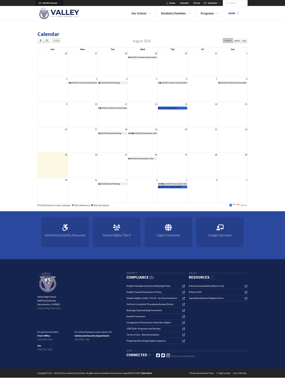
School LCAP (195, 291)
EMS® (138, 373)
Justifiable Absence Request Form (206, 298)
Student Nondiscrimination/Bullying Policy (148, 285)
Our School (138, 13)
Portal (197, 3)
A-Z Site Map (239, 373)
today (56, 40)
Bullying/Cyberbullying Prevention (144, 310)
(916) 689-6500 (44, 339)
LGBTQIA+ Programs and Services (143, 328)
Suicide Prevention (135, 316)
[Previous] (40, 40)
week (237, 40)
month (227, 40)
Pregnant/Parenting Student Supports (146, 340)
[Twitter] (163, 356)
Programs (207, 13)
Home (172, 3)
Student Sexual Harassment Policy (143, 291)
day (244, 40)
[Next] (47, 40)
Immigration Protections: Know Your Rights (148, 322)
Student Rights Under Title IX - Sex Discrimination (151, 298)
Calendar (184, 3)
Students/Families (173, 13)
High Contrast (224, 373)
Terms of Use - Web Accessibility (142, 334)
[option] (65, 233)
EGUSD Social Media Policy (183, 356)
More (231, 13)
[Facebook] (158, 356)
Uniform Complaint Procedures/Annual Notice (150, 304)
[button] (52, 3)
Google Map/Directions (49, 308)
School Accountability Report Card (206, 285)
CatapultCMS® (128, 373)
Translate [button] (212, 3)
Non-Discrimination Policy (202, 373)
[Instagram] (168, 356)
